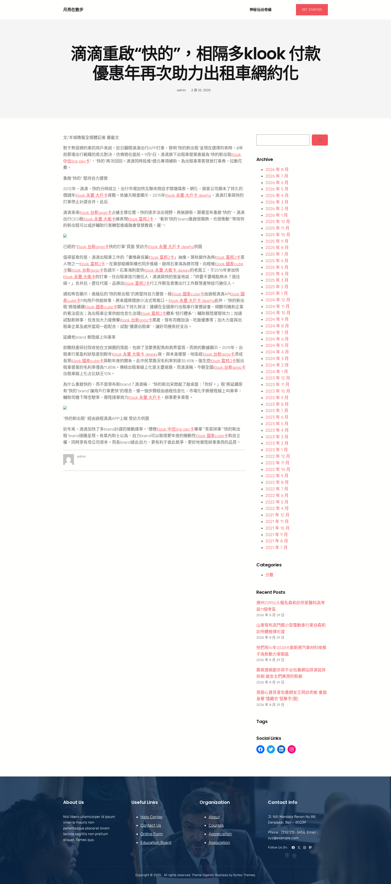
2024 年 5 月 (277, 345)
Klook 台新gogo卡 (95, 212)
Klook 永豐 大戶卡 (91, 195)
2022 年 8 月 (277, 482)
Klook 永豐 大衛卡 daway (167, 270)
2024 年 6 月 (277, 339)
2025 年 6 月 (276, 260)
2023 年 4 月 (277, 430)
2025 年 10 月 (277, 234)
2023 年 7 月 (276, 410)
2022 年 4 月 (277, 508)
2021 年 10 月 (277, 528)
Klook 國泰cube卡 (188, 294)
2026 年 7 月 (276, 176)
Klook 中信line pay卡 (175, 429)
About (214, 817)
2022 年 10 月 (277, 469)
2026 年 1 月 (276, 215)
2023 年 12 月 (277, 378)
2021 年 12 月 (277, 515)
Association (219, 842)
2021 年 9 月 (276, 534)
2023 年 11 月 (277, 384)
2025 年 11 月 (277, 228)
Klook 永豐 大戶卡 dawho (188, 195)
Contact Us (151, 825)
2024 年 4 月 (277, 352)
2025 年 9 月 (276, 241)
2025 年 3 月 (276, 280)
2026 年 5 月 (276, 189)
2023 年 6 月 (276, 417)
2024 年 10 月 (278, 312)
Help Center (151, 817)
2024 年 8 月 (277, 325)
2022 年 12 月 (277, 456)
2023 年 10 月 (277, 391)
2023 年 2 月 (276, 443)
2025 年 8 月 (277, 247)
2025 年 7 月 (276, 254)
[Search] (320, 140)
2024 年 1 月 (276, 371)
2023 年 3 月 (276, 436)
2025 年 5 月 (276, 267)
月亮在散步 (73, 9)
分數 (269, 575)
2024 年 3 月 (277, 358)
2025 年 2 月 (276, 286)
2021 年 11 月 (277, 521)
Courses (216, 825)
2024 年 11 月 (277, 306)
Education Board (156, 842)
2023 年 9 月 (276, 397)
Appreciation (220, 833)
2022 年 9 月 (276, 475)
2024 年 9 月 (277, 319)
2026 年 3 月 (276, 202)
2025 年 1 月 (276, 293)
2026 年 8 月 (277, 169)
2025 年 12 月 (277, 221)
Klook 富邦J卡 (140, 219)
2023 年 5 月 (276, 423)
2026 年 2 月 (276, 208)
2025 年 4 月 (277, 273)
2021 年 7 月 (276, 547)
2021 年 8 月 (276, 541)
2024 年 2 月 (277, 365)
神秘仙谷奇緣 (261, 9)
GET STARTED (312, 10)
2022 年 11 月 (277, 462)
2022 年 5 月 (276, 502)
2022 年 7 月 (276, 488)
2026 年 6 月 (276, 182)
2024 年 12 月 (277, 299)
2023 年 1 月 (276, 449)
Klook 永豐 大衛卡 (99, 219)
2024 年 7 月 (276, 332)
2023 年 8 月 (277, 404)
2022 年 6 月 (276, 495)
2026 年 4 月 (277, 195)
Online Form (152, 833)
